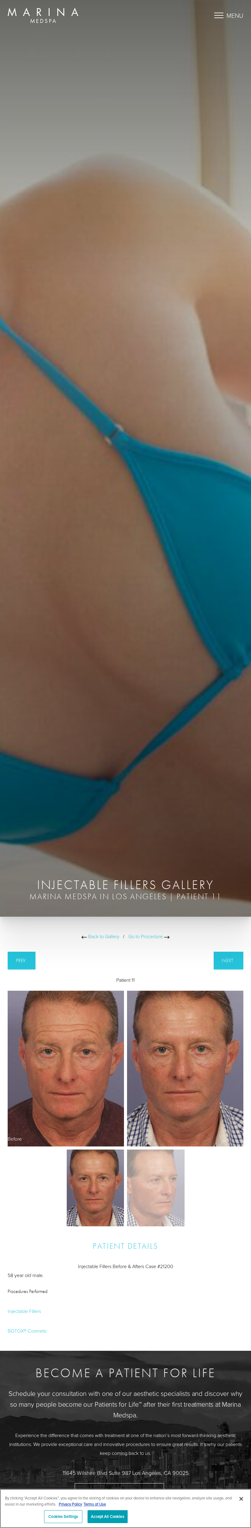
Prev (21, 960)
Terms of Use (95, 1504)
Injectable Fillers (24, 1311)
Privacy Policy (70, 1504)
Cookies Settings (63, 1516)
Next (228, 960)
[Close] (241, 1499)
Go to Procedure (146, 936)
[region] (125, 1508)
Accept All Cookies (107, 1516)
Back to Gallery (103, 936)
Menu (235, 15)
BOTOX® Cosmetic (27, 1330)
